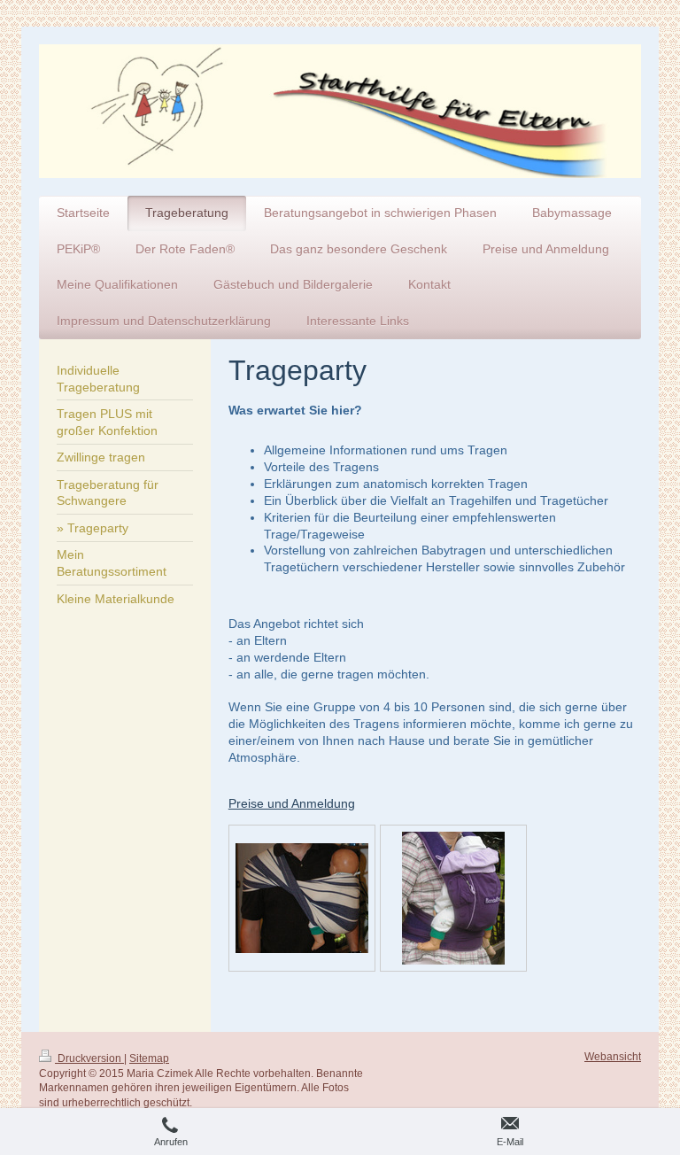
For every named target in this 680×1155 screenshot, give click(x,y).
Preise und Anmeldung (291, 803)
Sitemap (149, 1058)
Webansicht (612, 1056)
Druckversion (89, 1058)
